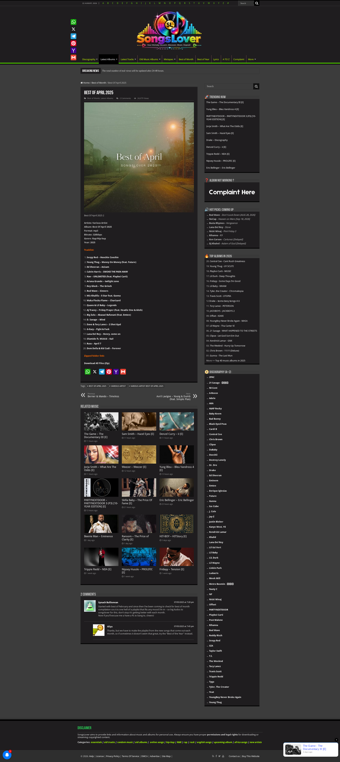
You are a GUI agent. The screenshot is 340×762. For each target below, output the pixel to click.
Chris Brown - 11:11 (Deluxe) (224, 350)
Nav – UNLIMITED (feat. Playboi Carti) (107, 276)
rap (185, 742)
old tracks (109, 742)
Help (91, 756)
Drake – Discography (217, 140)
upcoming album (223, 742)
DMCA (144, 756)
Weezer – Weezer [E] (134, 467)
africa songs (240, 742)
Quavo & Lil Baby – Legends (102, 305)
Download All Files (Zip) (96, 363)
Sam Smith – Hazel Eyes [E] (138, 434)
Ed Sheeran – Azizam (98, 267)
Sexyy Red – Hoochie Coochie (103, 257)
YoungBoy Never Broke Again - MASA (229, 321)
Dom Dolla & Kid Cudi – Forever (104, 348)
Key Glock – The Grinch (99, 286)
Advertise (155, 756)
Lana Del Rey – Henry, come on (103, 334)
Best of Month (186, 59)
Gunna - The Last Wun (221, 355)
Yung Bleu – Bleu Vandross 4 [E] (222, 109)
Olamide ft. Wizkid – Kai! (100, 338)
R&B (179, 742)
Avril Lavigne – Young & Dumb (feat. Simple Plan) (173, 397)
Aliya (109, 626)
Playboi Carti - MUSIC (220, 271)
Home (86, 82)
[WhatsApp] (73, 22)
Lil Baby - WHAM (218, 286)
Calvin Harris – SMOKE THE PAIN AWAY (107, 271)
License (100, 756)
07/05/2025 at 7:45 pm (184, 626)
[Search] (256, 3)
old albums (141, 742)
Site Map (166, 756)
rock (191, 742)
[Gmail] (73, 57)
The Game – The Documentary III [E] (95, 435)
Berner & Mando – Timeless (103, 395)
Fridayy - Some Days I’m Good (225, 281)
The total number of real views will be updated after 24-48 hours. (133, 70)
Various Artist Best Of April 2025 (147, 386)
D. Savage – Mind (96, 319)
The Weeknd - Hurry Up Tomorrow (227, 345)
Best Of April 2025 (97, 386)
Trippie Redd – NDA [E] (97, 569)
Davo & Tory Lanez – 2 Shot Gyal (104, 324)
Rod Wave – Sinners (97, 291)
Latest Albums (108, 59)
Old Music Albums (148, 59)
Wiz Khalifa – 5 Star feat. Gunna (104, 295)
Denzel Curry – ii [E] (171, 434)
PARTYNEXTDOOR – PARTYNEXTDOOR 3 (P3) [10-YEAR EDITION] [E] (101, 503)
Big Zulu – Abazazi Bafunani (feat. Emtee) (109, 314)
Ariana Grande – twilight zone (103, 281)
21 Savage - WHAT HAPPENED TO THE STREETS (233, 330)
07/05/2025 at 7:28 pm (184, 602)
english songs (204, 742)
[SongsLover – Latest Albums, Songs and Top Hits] (170, 30)
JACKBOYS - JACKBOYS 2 (222, 311)
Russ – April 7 (94, 343)
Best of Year (203, 59)
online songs (157, 742)
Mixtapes (168, 59)
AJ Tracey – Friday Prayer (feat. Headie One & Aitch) (114, 310)
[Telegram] (73, 36)
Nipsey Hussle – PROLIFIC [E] (221, 160)
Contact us (234, 756)
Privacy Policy (113, 756)
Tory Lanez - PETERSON (222, 306)
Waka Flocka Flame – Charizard (104, 300)
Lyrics (216, 59)
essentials (96, 742)
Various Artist (118, 386)
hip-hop (170, 742)
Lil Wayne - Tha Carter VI (222, 325)
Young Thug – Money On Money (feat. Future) (111, 262)
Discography (88, 59)
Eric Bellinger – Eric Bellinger (177, 500)
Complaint (238, 59)
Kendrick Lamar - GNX (221, 340)
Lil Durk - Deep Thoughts (222, 276)
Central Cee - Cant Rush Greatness (227, 261)
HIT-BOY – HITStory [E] (173, 536)
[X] (73, 29)
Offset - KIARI (216, 316)
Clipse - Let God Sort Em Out (224, 335)
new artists (256, 742)
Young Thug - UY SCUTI (222, 266)
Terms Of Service (130, 756)
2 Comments (125, 98)
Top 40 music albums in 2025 (230, 360)
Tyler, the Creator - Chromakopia (226, 291)
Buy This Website (250, 756)
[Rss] (213, 756)
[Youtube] (223, 756)
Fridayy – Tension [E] (172, 569)
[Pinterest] (73, 43)
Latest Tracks (127, 59)
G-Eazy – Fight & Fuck (98, 329)
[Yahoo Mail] (73, 50)
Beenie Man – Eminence (98, 536)
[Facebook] (216, 756)
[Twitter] (219, 756)
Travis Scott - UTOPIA (220, 296)
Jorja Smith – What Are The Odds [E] (224, 126)
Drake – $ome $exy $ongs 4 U (224, 301)
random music (125, 742)
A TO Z (226, 59)
